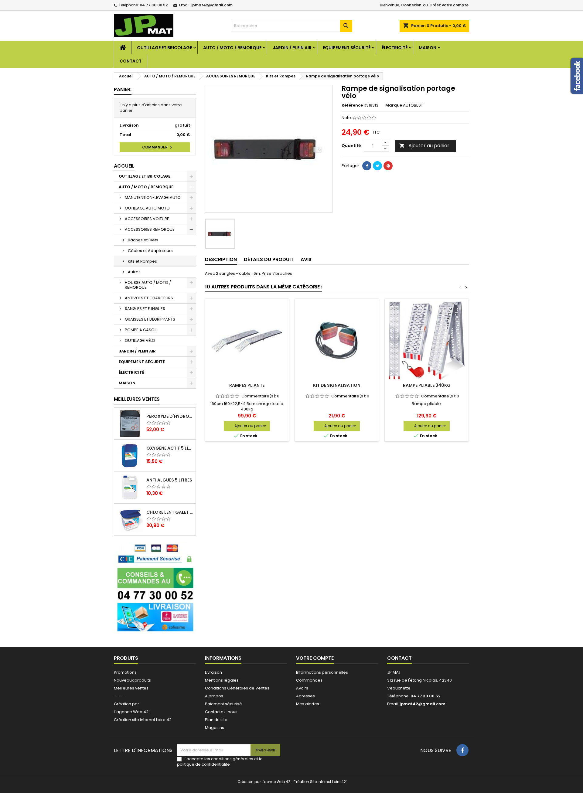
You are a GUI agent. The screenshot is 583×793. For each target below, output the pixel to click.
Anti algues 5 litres (169, 480)
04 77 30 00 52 (154, 5)
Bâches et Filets (143, 240)
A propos (214, 696)
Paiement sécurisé (223, 704)
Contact (130, 61)
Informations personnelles (322, 672)
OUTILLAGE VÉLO (140, 340)
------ (120, 696)
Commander (158, 147)
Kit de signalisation (336, 385)
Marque (393, 105)
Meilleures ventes (131, 688)
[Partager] (366, 165)
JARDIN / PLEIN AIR (292, 48)
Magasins (214, 727)
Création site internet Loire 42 (143, 720)
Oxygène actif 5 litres (169, 448)
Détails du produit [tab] (269, 259)
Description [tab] (221, 259)
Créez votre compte (449, 5)
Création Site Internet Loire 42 (319, 781)
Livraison (213, 672)
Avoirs (302, 688)
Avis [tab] (306, 259)
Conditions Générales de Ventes (237, 688)
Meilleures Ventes (137, 399)
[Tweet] (377, 165)
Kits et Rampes (142, 261)
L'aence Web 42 (276, 781)
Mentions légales (222, 680)
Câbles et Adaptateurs (150, 251)
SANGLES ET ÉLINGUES (145, 308)
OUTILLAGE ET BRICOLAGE (164, 48)
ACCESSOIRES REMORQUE (150, 229)
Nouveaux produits (132, 680)
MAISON (427, 48)
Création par (126, 704)
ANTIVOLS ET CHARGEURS (149, 298)
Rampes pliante (246, 385)
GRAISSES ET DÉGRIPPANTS (150, 319)
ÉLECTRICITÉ (394, 48)
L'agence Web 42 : (132, 712)
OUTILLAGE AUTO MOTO (147, 208)
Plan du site (216, 720)
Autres (134, 272)
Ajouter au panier (424, 145)
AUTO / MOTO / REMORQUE (232, 48)
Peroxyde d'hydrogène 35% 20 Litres (169, 416)
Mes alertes (307, 704)
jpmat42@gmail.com (212, 5)
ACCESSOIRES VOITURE (147, 219)
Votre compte (315, 658)
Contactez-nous (221, 712)
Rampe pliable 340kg (427, 385)
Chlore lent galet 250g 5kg (169, 512)
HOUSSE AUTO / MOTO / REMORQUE (148, 285)
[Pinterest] (388, 165)
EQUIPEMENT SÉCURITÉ (346, 48)
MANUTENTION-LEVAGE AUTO (153, 197)
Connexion (411, 5)
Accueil (124, 165)
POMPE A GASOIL (141, 330)
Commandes (309, 680)
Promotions (125, 672)
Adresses (305, 696)
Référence (352, 105)
